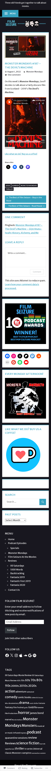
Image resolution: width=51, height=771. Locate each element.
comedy (11, 697)
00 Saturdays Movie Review (18, 675)
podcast (34, 732)
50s (23, 680)
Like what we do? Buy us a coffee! (21, 154)
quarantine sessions (16, 737)
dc (37, 698)
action (10, 691)
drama (24, 703)
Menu (13, 13)
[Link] (7, 362)
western (43, 753)
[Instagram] (13, 356)
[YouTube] (26, 362)
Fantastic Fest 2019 (20, 581)
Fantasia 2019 (17, 577)
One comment (14, 75)
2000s (15, 685)
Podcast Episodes (17, 543)
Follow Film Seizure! (19, 600)
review (32, 737)
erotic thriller (34, 703)
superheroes (9, 749)
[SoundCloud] (38, 356)
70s (33, 680)
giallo (26, 707)
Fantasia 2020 (17, 585)
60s (27, 680)
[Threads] (20, 356)
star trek (42, 744)
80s (39, 680)
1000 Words (16, 569)
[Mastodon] (32, 356)
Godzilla (32, 707)
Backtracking (17, 573)
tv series (28, 749)
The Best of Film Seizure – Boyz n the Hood (23, 199)
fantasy (9, 707)
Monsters (29, 725)
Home (11, 539)
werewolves (36, 753)
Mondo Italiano (17, 720)
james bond (37, 713)
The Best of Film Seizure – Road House (23, 206)
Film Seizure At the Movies (22, 557)
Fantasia (42, 703)
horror (15, 186)
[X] (12, 655)
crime (34, 698)
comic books (24, 697)
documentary (13, 703)
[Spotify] (20, 362)
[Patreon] (26, 356)
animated (30, 692)
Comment (37, 272)
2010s (8, 186)
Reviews (12, 560)
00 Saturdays (17, 565)
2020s (32, 686)
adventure (21, 691)
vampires (27, 753)
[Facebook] (7, 356)
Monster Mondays (34, 72)
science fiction (27, 743)
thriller (9, 189)
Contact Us (14, 590)
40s (19, 680)
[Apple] (21, 655)
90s (8, 686)
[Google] (13, 362)
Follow (11, 630)
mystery (24, 733)
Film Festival (18, 707)
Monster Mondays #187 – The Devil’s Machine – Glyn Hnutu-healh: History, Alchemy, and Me (23, 229)
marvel (8, 719)
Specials (14, 548)
